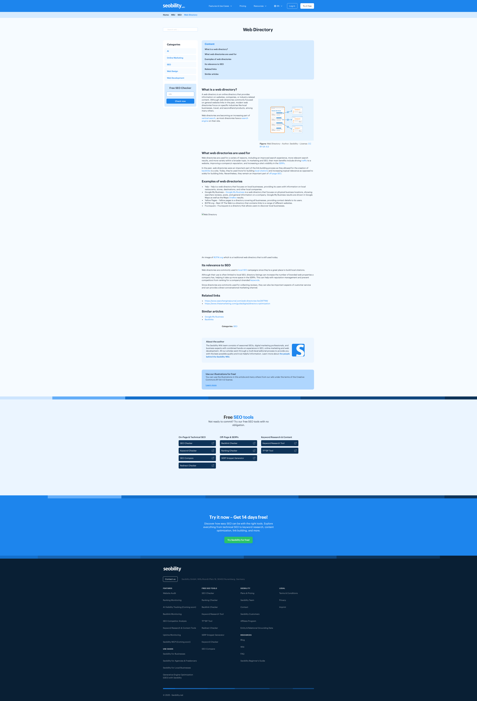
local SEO (242, 270)
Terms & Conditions (288, 593)
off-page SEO (275, 173)
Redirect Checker (188, 465)
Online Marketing (175, 58)
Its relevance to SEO (214, 64)
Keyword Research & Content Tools (179, 628)
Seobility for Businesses (174, 654)
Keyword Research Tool (273, 443)
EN (278, 6)
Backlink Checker (229, 443)
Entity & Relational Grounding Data (256, 628)
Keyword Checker (188, 450)
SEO (180, 15)
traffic (304, 160)
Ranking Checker (229, 450)
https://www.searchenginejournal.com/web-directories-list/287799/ (236, 301)
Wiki (173, 15)
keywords (254, 280)
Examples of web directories (218, 59)
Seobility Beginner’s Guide (252, 661)
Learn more (211, 385)
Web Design (172, 71)
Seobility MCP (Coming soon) (176, 642)
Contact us (170, 579)
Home (166, 15)
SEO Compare (186, 458)
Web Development (175, 78)
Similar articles (212, 74)
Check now (180, 101)
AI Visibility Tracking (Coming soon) (179, 607)
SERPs (282, 163)
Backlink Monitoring (172, 614)
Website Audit (169, 593)
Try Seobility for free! (238, 539)
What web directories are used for (221, 54)
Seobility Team (247, 600)
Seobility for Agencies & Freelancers (180, 661)
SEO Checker (186, 443)
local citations (261, 170)
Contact (244, 607)
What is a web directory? (216, 49)
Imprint (282, 607)
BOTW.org (218, 257)
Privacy (282, 600)
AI (168, 51)
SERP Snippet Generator (232, 458)
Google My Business (235, 192)
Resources (259, 6)
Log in (292, 6)
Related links (211, 69)
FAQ (242, 654)
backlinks (206, 170)
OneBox (233, 197)
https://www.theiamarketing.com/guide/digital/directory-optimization (237, 303)
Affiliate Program (248, 621)
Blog (242, 640)
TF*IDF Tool (268, 450)
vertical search (209, 118)
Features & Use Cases (219, 6)
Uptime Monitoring (172, 635)
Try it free (307, 6)
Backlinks (209, 319)
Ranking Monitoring (172, 600)
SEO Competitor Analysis (175, 621)
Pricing (243, 6)
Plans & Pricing (247, 593)
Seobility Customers (249, 614)
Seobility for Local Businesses (177, 667)
